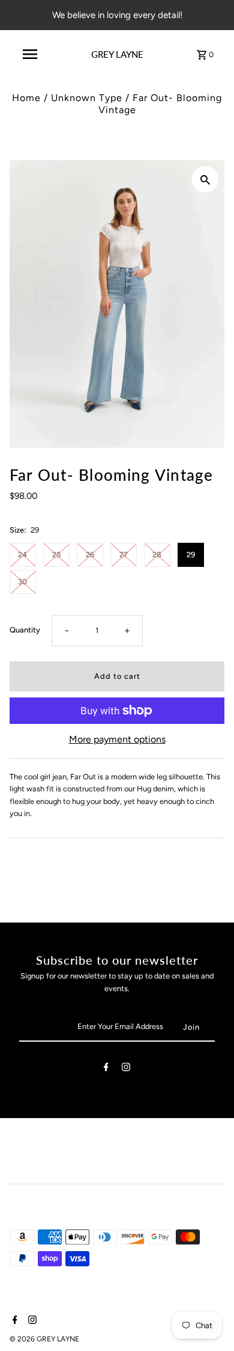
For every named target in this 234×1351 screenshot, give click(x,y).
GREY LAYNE (117, 54)
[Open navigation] (29, 54)
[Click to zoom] (205, 179)
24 (22, 554)
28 (156, 554)
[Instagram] (126, 1069)
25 (56, 554)
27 (123, 554)
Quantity (25, 629)
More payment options (117, 739)
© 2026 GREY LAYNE (44, 1339)
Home (26, 98)
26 (90, 554)
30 (22, 581)
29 (191, 554)
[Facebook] (106, 1069)
